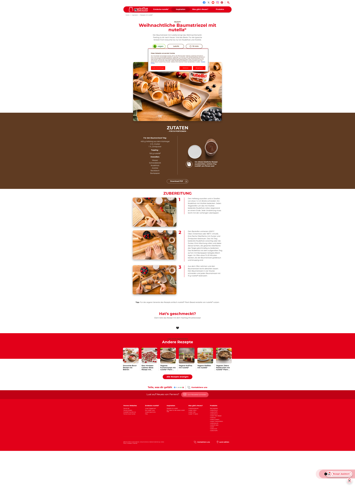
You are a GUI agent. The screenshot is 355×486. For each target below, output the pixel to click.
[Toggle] (325, 474)
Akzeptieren (199, 68)
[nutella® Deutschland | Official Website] (138, 9)
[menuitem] (161, 9)
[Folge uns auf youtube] (213, 2)
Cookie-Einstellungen (158, 68)
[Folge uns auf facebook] (204, 2)
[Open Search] (228, 2)
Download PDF (176, 181)
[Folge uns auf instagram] (217, 2)
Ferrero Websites (130, 405)
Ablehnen (186, 68)
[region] (178, 60)
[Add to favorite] (177, 328)
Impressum (129, 443)
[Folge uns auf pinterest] (222, 2)
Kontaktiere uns (199, 387)
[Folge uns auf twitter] (208, 2)
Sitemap (135, 443)
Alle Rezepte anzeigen (178, 377)
